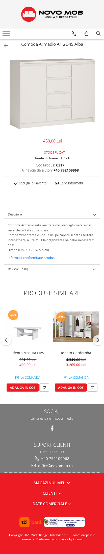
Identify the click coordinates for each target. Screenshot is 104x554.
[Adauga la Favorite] (44, 387)
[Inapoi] (4, 45)
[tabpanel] (52, 93)
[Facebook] (52, 428)
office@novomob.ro (55, 465)
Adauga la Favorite (32, 183)
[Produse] (7, 35)
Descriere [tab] (15, 214)
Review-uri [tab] (18, 269)
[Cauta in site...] (98, 34)
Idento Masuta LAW (28, 352)
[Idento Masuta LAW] (28, 326)
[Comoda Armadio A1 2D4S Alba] (52, 93)
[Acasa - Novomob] (52, 14)
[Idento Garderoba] (76, 326)
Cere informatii (71, 183)
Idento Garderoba (76, 352)
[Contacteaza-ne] (74, 34)
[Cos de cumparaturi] (86, 34)
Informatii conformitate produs (31, 257)
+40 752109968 (54, 458)
